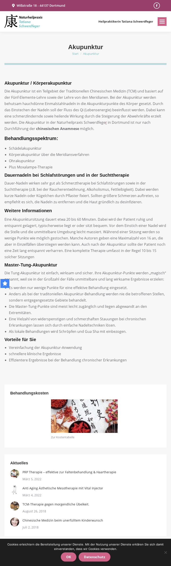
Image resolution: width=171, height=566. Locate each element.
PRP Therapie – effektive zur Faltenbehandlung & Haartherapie (69, 472)
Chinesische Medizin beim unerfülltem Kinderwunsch (62, 520)
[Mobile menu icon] (162, 21)
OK (68, 557)
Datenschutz (94, 557)
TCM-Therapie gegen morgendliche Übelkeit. (55, 504)
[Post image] (14, 473)
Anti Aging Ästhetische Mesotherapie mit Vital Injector (62, 488)
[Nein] (165, 552)
